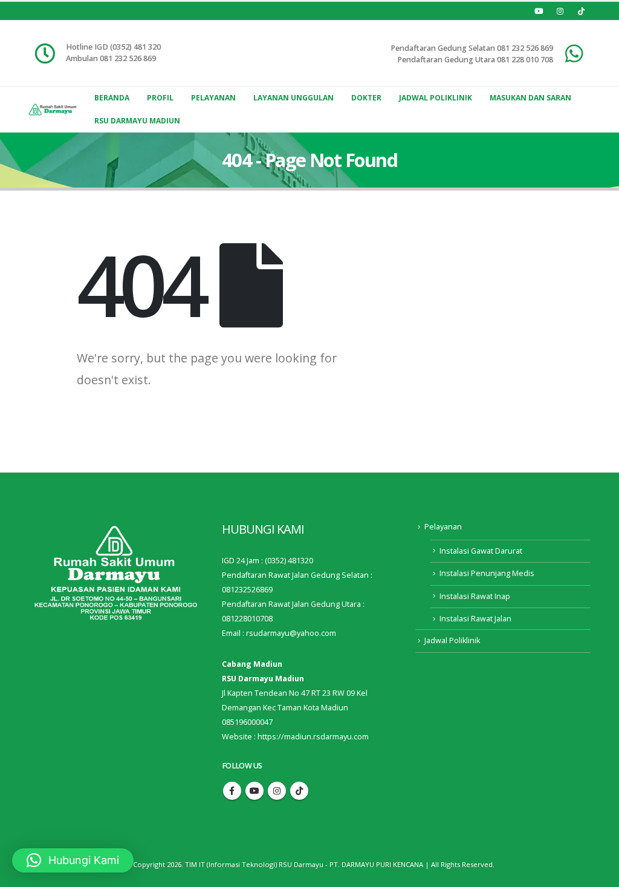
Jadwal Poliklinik (435, 98)
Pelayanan (213, 98)
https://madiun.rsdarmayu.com (313, 737)
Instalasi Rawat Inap (474, 596)
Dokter (366, 98)
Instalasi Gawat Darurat (480, 551)
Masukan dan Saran (530, 98)
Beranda (111, 98)
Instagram (277, 791)
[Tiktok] (581, 11)
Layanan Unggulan (293, 98)
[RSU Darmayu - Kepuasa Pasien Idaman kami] (52, 109)
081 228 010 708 (525, 59)
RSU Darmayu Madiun (137, 121)
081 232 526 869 (525, 48)
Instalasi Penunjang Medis (486, 573)
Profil (160, 98)
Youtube (254, 791)
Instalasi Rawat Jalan (475, 619)
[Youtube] (539, 11)
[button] (73, 860)
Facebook (232, 791)
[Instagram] (560, 11)
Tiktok (299, 791)
